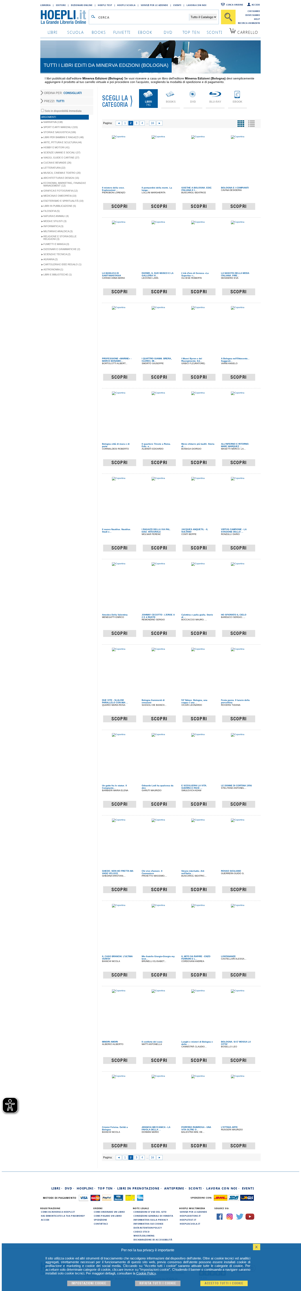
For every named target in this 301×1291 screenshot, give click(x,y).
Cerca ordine (234, 4)
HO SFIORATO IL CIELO (233, 615)
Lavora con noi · (223, 1188)
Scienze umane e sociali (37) (61, 152)
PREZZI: (54, 101)
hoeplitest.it (188, 1219)
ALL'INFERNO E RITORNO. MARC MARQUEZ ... (235, 445)
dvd (168, 32)
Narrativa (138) (53, 122)
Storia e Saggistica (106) (59, 132)
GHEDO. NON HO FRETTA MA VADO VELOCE (117, 872)
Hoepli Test (105, 5)
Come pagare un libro (108, 1215)
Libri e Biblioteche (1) (57, 274)
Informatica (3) (53, 226)
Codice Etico (142, 1231)
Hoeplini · (86, 1188)
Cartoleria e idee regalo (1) (62, 264)
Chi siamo (254, 11)
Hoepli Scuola (126, 5)
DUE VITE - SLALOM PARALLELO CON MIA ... (115, 701)
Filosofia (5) (51, 211)
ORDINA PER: (63, 93)
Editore (61, 5)
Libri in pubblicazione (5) (59, 206)
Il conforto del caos (152, 1042)
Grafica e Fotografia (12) (60, 190)
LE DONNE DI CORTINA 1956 (236, 785)
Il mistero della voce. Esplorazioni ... (113, 188)
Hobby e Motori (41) (56, 147)
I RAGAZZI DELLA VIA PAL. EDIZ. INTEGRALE (156, 530)
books (99, 32)
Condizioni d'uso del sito (150, 1211)
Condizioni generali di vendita (153, 1215)
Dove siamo (252, 15)
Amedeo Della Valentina (115, 615)
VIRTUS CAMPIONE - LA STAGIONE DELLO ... (234, 530)
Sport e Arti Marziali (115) (60, 127)
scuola (75, 32)
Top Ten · (106, 1188)
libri (53, 32)
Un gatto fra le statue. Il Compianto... (114, 786)
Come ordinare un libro (109, 1211)
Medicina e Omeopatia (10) (59, 195)
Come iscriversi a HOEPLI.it (58, 1211)
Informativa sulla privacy (151, 1219)
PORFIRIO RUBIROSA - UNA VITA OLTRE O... (196, 1128)
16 (152, 123)
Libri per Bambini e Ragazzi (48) (63, 137)
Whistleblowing (144, 1235)
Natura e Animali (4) (56, 216)
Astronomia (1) (53, 269)
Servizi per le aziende (154, 5)
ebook (145, 32)
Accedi (256, 4)
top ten (191, 32)
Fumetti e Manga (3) (56, 244)
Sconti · (196, 1188)
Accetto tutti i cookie (224, 1283)
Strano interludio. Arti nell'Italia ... (192, 872)
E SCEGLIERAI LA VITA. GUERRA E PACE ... (194, 786)
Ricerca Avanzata (249, 23)
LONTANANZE (228, 956)
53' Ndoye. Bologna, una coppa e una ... (194, 701)
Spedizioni (100, 1219)
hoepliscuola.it (190, 1223)
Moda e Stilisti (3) (55, 221)
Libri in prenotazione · (139, 1188)
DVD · (69, 1188)
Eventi (177, 5)
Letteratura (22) (54, 167)
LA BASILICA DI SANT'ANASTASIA (111, 274)
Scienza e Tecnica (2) (57, 254)
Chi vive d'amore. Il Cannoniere (152, 872)
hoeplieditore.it (190, 1215)
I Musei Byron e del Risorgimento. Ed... (191, 359)
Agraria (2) (50, 259)
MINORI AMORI (110, 1042)
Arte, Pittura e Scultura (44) (62, 142)
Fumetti (122, 32)
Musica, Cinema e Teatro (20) (62, 172)
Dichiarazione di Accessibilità (153, 1239)
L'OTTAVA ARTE (229, 1127)
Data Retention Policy (148, 1227)
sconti (214, 32)
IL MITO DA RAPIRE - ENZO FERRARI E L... (195, 957)
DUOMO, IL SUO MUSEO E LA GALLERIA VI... (157, 274)
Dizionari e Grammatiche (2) (61, 249)
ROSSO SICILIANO (231, 871)
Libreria (45, 5)
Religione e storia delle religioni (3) (59, 237)
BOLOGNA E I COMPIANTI (235, 187)
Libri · (57, 1188)
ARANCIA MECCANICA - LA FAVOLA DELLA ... (156, 1128)
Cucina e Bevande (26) (57, 162)
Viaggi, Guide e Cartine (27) (61, 157)
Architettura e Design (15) (61, 178)
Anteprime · (175, 1188)
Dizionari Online (81, 5)
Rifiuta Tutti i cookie (157, 1283)
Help (257, 19)
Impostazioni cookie (89, 1283)
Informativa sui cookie (149, 1223)
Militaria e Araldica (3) (58, 231)
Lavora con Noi (196, 5)
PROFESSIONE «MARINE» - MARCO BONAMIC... (117, 359)
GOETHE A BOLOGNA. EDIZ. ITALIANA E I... (196, 188)
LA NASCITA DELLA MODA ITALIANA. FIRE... (235, 274)
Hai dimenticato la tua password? (63, 1215)
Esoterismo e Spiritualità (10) (63, 200)
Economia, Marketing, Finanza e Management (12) (64, 184)
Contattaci (101, 1223)
